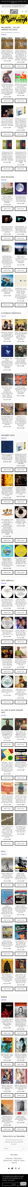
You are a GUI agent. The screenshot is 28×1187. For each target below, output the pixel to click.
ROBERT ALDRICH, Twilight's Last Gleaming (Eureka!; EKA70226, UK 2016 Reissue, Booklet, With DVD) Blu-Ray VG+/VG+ (21, 909)
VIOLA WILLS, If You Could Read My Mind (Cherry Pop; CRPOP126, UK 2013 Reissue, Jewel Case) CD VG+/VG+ (21, 693)
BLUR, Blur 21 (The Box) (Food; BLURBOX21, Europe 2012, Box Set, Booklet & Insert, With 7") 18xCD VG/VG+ (7, 457)
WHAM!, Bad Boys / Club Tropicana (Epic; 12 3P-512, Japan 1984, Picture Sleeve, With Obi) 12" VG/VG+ (21, 633)
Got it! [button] (14, 1184)
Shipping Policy (8, 1160)
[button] (2, 11)
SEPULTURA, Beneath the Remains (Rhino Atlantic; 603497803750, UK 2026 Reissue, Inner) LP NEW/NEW (7, 229)
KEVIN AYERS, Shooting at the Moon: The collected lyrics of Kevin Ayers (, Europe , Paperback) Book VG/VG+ (7, 1022)
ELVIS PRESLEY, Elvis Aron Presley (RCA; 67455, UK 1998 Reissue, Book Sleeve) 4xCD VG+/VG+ (21, 829)
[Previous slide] (2, 19)
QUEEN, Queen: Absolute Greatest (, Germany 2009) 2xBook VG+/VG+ (21, 1118)
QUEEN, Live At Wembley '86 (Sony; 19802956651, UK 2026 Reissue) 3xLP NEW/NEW (7, 291)
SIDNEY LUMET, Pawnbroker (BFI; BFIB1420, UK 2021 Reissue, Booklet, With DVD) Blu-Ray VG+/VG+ (21, 876)
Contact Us (16, 1160)
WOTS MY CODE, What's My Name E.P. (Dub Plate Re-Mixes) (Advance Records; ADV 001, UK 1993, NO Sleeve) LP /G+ (21, 603)
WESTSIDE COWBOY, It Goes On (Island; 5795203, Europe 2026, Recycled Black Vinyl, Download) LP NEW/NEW (7, 199)
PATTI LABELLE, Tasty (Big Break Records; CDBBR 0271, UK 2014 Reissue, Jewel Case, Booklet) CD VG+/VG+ (20, 734)
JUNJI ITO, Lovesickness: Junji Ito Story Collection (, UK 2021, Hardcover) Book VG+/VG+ (21, 1056)
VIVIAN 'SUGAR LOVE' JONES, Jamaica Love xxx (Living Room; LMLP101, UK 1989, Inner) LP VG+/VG (21, 662)
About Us (14, 1162)
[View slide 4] (14, 19)
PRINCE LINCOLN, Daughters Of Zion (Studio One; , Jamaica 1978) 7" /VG (20, 521)
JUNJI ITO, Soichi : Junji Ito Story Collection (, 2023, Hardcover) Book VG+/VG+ (7, 1087)
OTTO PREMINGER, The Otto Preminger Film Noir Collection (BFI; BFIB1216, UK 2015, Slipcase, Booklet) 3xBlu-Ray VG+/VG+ (21, 944)
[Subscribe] (23, 1148)
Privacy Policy (9, 1158)
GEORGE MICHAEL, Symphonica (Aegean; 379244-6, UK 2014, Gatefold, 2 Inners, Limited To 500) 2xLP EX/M (21, 491)
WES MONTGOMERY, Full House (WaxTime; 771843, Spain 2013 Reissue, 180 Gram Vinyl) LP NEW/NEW (7, 662)
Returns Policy (18, 1158)
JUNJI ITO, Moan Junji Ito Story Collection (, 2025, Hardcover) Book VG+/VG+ (7, 1056)
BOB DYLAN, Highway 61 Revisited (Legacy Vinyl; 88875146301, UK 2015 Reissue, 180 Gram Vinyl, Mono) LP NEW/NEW (7, 336)
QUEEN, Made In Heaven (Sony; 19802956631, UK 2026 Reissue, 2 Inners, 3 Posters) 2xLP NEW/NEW (21, 259)
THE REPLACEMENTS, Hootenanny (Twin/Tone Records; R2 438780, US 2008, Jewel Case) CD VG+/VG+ (21, 765)
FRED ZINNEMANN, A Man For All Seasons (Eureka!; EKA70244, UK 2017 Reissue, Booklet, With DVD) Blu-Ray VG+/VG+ (7, 978)
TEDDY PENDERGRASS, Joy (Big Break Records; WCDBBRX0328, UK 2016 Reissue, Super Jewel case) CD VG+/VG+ (7, 735)
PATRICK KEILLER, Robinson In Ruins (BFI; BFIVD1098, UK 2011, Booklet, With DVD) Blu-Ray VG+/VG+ (7, 944)
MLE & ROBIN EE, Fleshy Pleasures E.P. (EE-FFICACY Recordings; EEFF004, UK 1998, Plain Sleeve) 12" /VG (21, 561)
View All (3, 34)
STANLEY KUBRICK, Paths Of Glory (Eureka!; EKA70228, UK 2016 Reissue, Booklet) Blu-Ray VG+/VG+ (7, 876)
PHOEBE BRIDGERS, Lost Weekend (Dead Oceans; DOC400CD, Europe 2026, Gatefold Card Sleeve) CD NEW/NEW (21, 229)
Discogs (22, 1160)
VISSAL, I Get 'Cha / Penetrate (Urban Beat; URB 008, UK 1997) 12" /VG (7, 691)
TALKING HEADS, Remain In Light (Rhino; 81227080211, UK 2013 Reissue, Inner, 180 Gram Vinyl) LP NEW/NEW (21, 390)
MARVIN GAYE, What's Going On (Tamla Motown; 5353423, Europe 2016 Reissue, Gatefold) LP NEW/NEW (21, 361)
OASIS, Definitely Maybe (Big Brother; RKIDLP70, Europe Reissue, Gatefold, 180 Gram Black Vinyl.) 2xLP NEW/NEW (21, 336)
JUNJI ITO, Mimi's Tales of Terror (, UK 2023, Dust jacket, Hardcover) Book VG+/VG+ (21, 1087)
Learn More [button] (11, 1180)
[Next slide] (25, 19)
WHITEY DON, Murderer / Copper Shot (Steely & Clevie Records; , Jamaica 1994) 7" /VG (7, 632)
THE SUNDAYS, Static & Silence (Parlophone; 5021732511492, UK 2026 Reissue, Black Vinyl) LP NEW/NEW (20, 199)
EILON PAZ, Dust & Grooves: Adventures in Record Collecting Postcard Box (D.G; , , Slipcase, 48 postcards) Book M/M (7, 1120)
